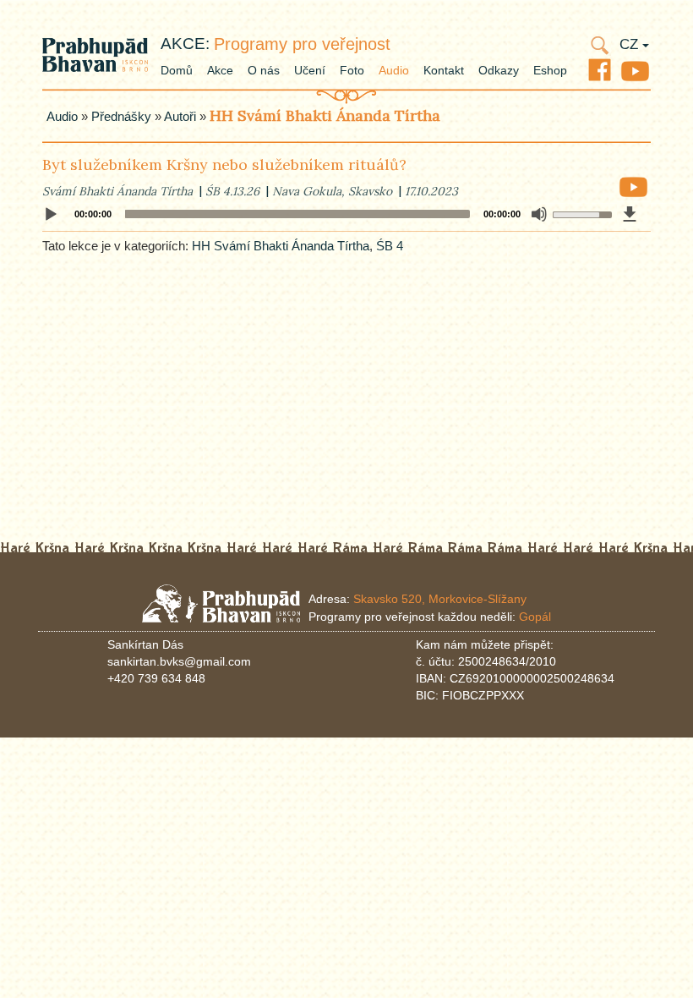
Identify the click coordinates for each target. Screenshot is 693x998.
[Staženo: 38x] (629, 214)
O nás (264, 70)
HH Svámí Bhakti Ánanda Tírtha (325, 115)
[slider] (579, 213)
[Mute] (539, 214)
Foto (352, 70)
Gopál (535, 616)
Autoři (180, 116)
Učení (309, 70)
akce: (185, 43)
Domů (177, 70)
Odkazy (498, 70)
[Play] (50, 214)
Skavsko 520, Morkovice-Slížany (440, 599)
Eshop (550, 70)
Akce (220, 70)
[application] (346, 214)
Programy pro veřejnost (302, 44)
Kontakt (443, 70)
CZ (630, 44)
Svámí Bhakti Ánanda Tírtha (117, 191)
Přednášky (121, 116)
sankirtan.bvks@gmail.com (179, 661)
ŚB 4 (389, 246)
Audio (394, 70)
